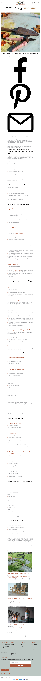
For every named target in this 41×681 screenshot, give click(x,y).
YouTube (22, 649)
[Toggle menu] (1, 2)
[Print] (20, 636)
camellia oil (29, 217)
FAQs (12, 648)
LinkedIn (22, 651)
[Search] (34, 3)
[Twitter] (23, 636)
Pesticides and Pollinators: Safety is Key (18, 625)
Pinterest (22, 648)
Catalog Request (5, 669)
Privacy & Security (34, 644)
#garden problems (18, 627)
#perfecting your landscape (12, 577)
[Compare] (32, 3)
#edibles (12, 627)
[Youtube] (9, 673)
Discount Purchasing (14, 649)
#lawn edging (27, 576)
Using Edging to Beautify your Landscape (18, 573)
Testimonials (13, 646)
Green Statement (34, 649)
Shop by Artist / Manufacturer (13, 654)
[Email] (18, 636)
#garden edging (22, 576)
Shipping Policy (33, 648)
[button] (20, 8)
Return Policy (33, 646)
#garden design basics (15, 576)
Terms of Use (33, 651)
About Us (12, 644)
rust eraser (22, 219)
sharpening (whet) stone (19, 233)
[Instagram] (6, 673)
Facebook (22, 644)
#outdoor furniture (22, 602)
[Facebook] (16, 636)
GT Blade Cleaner (25, 213)
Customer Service (4, 652)
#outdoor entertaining (15, 602)
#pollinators (23, 627)
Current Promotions (14, 651)
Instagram (22, 646)
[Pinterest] (25, 636)
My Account (36, 3)
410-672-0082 (5, 650)
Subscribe (20, 665)
